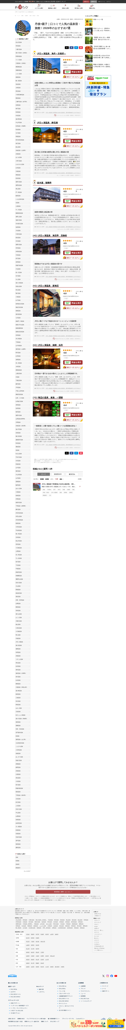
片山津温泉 (19, 474)
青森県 (32, 934)
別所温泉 (18, 408)
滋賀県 (27, 956)
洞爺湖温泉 (19, 70)
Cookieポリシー (80, 1018)
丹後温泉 (18, 638)
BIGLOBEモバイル (16, 994)
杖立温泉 (18, 802)
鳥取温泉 (18, 704)
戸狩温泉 (18, 387)
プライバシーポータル (68, 1018)
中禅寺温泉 (19, 234)
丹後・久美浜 (46, 492)
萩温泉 (17, 736)
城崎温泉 (18, 649)
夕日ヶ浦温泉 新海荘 (48, 286)
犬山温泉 (18, 586)
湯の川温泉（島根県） (22, 718)
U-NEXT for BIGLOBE (17, 1010)
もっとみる (27, 871)
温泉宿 (17, 864)
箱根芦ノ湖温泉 (20, 321)
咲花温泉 (18, 443)
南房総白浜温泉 (20, 303)
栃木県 (27, 938)
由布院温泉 (19, 823)
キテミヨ (96, 932)
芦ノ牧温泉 (19, 192)
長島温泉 (18, 610)
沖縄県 (62, 966)
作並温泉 (18, 115)
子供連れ (49, 489)
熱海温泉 (18, 495)
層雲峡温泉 (19, 66)
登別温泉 (18, 46)
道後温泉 (18, 753)
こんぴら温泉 (19, 746)
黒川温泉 (18, 784)
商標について (44, 1021)
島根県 (32, 959)
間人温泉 (18, 635)
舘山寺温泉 (19, 541)
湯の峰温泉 (19, 690)
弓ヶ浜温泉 (19, 558)
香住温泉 (18, 662)
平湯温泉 (18, 568)
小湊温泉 (18, 296)
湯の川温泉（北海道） (22, 52)
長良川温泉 (19, 582)
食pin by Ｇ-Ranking (99, 948)
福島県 (56, 934)
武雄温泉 (18, 771)
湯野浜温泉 (19, 185)
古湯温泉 (18, 774)
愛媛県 (37, 963)
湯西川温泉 (19, 244)
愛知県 (37, 952)
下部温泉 (18, 342)
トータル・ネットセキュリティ (19, 1008)
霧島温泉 (18, 847)
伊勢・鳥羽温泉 (20, 600)
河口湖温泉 (19, 338)
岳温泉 (17, 202)
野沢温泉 (18, 352)
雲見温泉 (18, 544)
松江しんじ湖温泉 (20, 715)
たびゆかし (97, 944)
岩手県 (37, 934)
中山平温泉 (19, 122)
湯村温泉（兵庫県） (21, 673)
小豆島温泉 (19, 750)
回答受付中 (58, 474)
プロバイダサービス (64, 993)
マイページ (102, 1)
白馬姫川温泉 (19, 401)
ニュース (83, 993)
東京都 (37, 941)
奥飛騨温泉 (19, 575)
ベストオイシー (98, 934)
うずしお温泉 (19, 659)
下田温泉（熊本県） (21, 795)
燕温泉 (17, 450)
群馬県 (32, 938)
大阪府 (37, 956)
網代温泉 (18, 509)
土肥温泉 (18, 551)
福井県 (37, 948)
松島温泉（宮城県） (21, 126)
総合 (61, 479)
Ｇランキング (97, 922)
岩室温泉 (18, 432)
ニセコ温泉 (19, 73)
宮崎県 (51, 966)
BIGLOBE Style (85, 998)
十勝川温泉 (19, 49)
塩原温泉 (18, 227)
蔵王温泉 (18, 143)
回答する (86, 1)
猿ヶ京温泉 (19, 272)
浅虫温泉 (18, 84)
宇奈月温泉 (19, 457)
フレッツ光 (62, 991)
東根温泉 (18, 175)
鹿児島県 (57, 966)
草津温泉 (18, 248)
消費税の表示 (21, 1018)
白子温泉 (18, 300)
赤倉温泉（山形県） (21, 150)
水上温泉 (18, 279)
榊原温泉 (18, 607)
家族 (44, 489)
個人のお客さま (13, 983)
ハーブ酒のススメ (98, 950)
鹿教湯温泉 (19, 370)
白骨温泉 (18, 356)
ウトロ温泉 (19, 59)
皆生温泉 (18, 701)
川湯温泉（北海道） (21, 63)
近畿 (64, 489)
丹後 (73, 489)
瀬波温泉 (18, 446)
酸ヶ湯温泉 (19, 80)
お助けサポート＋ (15, 1003)
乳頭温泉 (18, 129)
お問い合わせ (11, 1018)
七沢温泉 (18, 317)
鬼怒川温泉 (19, 220)
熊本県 (42, 966)
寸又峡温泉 (19, 547)
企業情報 (81, 983)
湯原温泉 (18, 722)
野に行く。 (97, 938)
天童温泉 (18, 171)
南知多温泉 (19, 593)
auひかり (13, 992)
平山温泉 (18, 812)
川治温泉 (18, 230)
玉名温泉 (18, 798)
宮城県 (42, 934)
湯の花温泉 (19, 645)
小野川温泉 (19, 161)
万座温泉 (18, 255)
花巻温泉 (18, 105)
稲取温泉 (18, 523)
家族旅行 (18, 867)
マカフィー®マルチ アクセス (66, 1007)
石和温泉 (18, 335)
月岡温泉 (18, 422)
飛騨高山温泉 (19, 579)
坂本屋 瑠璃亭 (44, 183)
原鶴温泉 (18, 764)
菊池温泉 (18, 791)
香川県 (32, 963)
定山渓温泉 (19, 42)
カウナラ (96, 940)
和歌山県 (52, 956)
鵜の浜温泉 (19, 436)
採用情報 (83, 996)
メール (104, 988)
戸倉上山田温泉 (20, 391)
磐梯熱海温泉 (19, 213)
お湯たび (96, 928)
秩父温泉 (18, 290)
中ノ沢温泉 (19, 209)
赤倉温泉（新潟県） (21, 425)
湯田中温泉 (19, 415)
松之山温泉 (19, 453)
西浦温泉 (18, 589)
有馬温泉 (18, 652)
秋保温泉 (18, 112)
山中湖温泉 (19, 345)
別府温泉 (18, 819)
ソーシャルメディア (86, 1001)
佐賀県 (32, 966)
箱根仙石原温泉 (20, 331)
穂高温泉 (18, 412)
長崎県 (37, 966)
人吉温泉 (18, 805)
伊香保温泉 (19, 251)
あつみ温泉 (19, 157)
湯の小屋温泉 (19, 283)
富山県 (27, 948)
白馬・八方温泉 (20, 398)
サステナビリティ (85, 991)
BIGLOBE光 (14, 989)
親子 (54, 489)
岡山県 (37, 959)
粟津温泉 (18, 471)
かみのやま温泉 (20, 164)
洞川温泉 (18, 676)
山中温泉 (18, 467)
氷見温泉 (18, 460)
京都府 (68, 489)
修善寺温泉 (19, 502)
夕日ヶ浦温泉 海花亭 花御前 (52, 235)
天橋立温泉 (19, 621)
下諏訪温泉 (19, 380)
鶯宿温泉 (18, 98)
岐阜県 (32, 952)
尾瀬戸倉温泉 (19, 265)
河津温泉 (18, 537)
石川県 (32, 948)
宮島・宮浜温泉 (20, 729)
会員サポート (105, 991)
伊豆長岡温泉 (19, 520)
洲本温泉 (18, 669)
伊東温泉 (18, 499)
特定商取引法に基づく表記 (15, 1021)
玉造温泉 (18, 711)
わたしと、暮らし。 (99, 930)
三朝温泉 (18, 697)
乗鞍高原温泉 (19, 394)
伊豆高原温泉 (19, 513)
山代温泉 (18, 478)
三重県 (42, 952)
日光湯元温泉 (19, 223)
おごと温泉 (19, 617)
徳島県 (27, 963)
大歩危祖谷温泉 (20, 743)
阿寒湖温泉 (19, 56)
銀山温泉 (18, 147)
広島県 (42, 959)
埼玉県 (27, 941)
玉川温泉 (18, 133)
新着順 (42, 479)
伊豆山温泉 (19, 516)
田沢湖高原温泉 (20, 140)
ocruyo (96, 926)
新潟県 (37, 945)
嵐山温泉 (18, 624)
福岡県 (27, 966)
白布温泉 (18, 167)
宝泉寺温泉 (19, 837)
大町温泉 (18, 366)
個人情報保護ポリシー (54, 1018)
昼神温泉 (18, 405)
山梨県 (27, 945)
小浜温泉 (18, 781)
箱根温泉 (18, 310)
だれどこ (96, 924)
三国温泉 (18, 492)
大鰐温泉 (18, 87)
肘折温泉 (18, 178)
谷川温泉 (18, 276)
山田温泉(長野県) (20, 418)
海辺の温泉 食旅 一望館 (50, 397)
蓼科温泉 (18, 384)
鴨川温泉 (18, 293)
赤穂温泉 (18, 656)
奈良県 (47, 956)
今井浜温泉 (19, 527)
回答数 (47, 479)
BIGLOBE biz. (63, 986)
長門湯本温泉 (19, 732)
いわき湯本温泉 (20, 199)
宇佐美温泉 (19, 530)
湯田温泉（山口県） (21, 739)
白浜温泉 (18, 680)
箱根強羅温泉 (19, 328)
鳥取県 (27, 959)
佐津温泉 (18, 666)
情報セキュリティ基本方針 (32, 1021)
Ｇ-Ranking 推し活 (98, 946)
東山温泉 (18, 188)
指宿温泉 (18, 844)
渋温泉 (17, 377)
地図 (66, 67)
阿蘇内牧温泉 (19, 788)
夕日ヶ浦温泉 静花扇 (47, 122)
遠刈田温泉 (19, 119)
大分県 (47, 966)
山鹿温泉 (18, 816)
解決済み (72, 474)
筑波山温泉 (19, 286)
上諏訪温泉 (19, 373)
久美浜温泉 (19, 628)
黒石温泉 (18, 91)
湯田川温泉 (19, 181)
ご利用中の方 (104, 983)
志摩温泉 (18, 603)
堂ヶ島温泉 (19, 554)
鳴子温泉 (18, 108)
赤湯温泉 (18, 154)
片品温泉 (18, 269)
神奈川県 (43, 941)
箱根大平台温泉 (20, 324)
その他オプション (15, 1013)
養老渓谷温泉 (19, 307)
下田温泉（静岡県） (21, 506)
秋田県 (47, 934)
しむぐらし (42, 992)
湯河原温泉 (19, 314)
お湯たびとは (97, 913)
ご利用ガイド (97, 915)
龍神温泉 (18, 694)
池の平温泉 (19, 429)
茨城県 (37, 938)
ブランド (83, 988)
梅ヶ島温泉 (19, 533)
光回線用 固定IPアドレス (65, 996)
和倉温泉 (18, 464)
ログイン (109, 1)
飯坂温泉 (18, 195)
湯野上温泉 (19, 216)
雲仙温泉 (18, 778)
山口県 (47, 959)
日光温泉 (18, 241)
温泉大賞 (41, 989)
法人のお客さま (61, 983)
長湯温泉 (18, 833)
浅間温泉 (18, 359)
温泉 (17, 857)
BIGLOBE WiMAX (15, 997)
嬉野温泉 (18, 767)
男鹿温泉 (18, 136)
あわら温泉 (19, 488)
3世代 (59, 489)
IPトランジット (63, 1003)
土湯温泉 (18, 206)
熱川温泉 (18, 561)
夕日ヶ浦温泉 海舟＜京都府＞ (51, 53)
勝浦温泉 (18, 683)
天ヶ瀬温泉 (19, 826)
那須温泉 (18, 237)
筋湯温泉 (18, 830)
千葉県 (32, 941)
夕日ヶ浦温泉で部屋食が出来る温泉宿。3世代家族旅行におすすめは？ (63, 112)
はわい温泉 (19, 708)
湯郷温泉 (18, 725)
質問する (93, 1)
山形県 (51, 934)
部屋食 (17, 860)
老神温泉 (18, 262)
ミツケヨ (96, 942)
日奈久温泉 (19, 809)
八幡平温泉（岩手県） (22, 101)
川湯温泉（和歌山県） (22, 687)
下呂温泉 (18, 565)
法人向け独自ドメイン (65, 1010)
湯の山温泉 (19, 614)
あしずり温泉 (19, 757)
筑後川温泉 (19, 760)
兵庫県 (42, 956)
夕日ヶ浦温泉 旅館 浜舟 (50, 345)
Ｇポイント (97, 920)
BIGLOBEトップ (54, 1021)
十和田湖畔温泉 (20, 94)
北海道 (27, 934)
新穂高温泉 (19, 572)
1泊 (50, 495)
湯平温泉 (18, 840)
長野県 (32, 945)
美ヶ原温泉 (19, 363)
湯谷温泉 (18, 596)
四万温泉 (18, 258)
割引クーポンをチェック (74, 77)
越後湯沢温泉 (19, 439)
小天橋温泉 (19, 631)
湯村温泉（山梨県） (21, 349)
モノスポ (96, 936)
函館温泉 (18, 77)
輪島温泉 (18, 485)
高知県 (42, 963)
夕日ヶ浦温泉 (19, 642)
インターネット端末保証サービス (20, 1005)
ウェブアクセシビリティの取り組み (36, 1018)
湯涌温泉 (18, 481)
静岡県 (27, 952)
